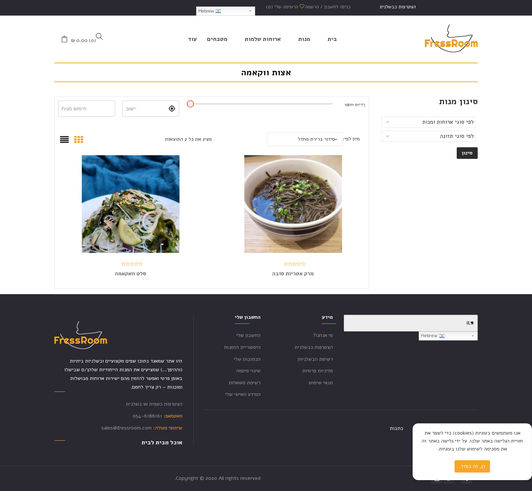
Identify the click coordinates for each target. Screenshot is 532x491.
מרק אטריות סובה (293, 273)
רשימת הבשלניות (315, 359)
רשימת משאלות (245, 382)
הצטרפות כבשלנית (398, 7)
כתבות (396, 428)
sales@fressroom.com (126, 427)
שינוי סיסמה (248, 370)
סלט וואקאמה (130, 273)
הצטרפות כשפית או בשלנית (154, 404)
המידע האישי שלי (243, 394)
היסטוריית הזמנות (242, 347)
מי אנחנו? (323, 335)
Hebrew (206, 11)
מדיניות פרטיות (317, 370)
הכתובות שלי (247, 359)
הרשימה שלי (283, 7)
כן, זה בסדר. (472, 466)
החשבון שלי (248, 335)
